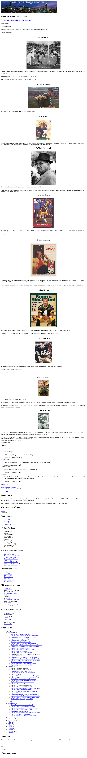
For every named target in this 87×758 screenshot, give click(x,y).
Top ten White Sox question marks (20, 648)
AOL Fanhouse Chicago (10, 593)
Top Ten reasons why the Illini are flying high (23, 672)
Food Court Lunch (9, 613)
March (11, 729)
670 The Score (8, 589)
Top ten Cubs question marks (19, 640)
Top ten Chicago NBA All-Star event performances (24, 657)
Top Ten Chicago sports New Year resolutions (23, 706)
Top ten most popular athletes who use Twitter (23, 637)
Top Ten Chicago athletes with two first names (23, 643)
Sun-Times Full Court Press (11, 557)
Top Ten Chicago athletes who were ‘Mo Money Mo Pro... (26, 676)
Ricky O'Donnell (8, 522)
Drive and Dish (8, 624)
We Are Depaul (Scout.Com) (12, 563)
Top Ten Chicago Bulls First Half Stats (21, 652)
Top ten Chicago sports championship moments (23, 679)
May (10, 726)
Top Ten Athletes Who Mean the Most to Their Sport (25, 635)
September (12, 720)
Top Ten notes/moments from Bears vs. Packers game (25, 712)
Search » (3, 511)
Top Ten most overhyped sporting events (22, 639)
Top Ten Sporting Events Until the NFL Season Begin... (26, 660)
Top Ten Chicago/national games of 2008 (22, 699)
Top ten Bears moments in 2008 (19, 711)
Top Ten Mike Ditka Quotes (18, 692)
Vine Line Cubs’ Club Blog (11, 562)
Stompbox (7, 621)
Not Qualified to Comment (11, 604)
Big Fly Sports (8, 619)
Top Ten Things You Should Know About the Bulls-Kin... (26, 645)
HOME (6, 491)
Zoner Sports (7, 602)
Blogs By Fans (8, 560)
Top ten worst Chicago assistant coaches (21, 662)
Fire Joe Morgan (8, 577)
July (10, 723)
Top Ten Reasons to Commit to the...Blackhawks (24, 691)
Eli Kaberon (7, 524)
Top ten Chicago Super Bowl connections (22, 671)
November (12, 717)
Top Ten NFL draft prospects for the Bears (22, 682)
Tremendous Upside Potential (12, 555)
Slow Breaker (7, 581)
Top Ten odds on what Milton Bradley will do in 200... (25, 696)
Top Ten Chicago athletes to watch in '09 (22, 686)
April (10, 728)
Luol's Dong (7, 595)
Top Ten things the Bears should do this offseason (24, 708)
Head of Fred (7, 617)
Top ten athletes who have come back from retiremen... (25, 646)
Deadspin (6, 572)
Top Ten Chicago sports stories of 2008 (21, 709)
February (11, 632)
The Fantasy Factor (9, 554)
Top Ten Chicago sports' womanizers (21, 689)
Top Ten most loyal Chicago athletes (20, 714)
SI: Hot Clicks (8, 574)
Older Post (10, 487)
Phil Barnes (4, 459)
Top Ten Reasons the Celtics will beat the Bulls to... (25, 715)
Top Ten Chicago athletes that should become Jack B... (25, 697)
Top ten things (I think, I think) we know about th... (24, 694)
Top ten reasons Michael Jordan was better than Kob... (25, 659)
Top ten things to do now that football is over (23, 665)
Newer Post (4, 487)
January (11, 666)
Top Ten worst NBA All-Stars (19, 651)
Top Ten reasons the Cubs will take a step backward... (25, 688)
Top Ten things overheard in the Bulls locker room (24, 680)
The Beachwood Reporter (11, 559)
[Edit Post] (22, 440)
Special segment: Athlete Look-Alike (21, 642)
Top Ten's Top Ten (16, 674)
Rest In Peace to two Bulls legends (20, 634)
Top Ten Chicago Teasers (18, 655)
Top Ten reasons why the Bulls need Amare (22, 649)
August (11, 722)
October (11, 719)
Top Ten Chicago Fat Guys (18, 683)
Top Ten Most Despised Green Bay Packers (16, 20)
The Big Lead (8, 575)
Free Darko (7, 578)
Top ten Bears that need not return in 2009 (22, 705)
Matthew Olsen (8, 521)
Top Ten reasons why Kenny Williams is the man (24, 663)
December (12, 703)
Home (15, 487)
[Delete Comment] (21, 457)
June (10, 725)
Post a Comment (5, 484)
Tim (2, 474)
